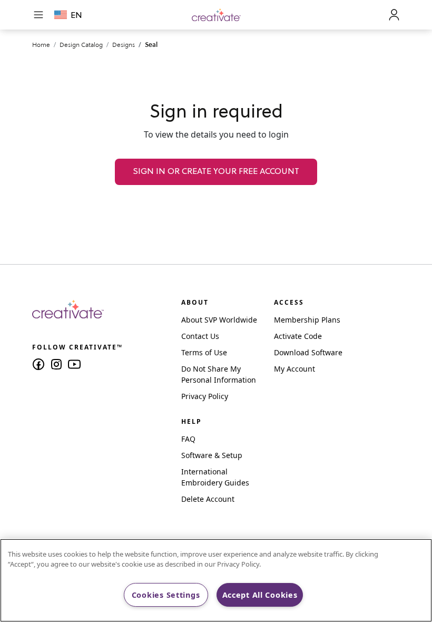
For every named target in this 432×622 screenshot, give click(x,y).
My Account (294, 369)
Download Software (308, 352)
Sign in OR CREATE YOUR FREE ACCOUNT (216, 172)
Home (41, 44)
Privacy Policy (204, 396)
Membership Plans (307, 320)
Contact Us (200, 336)
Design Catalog (81, 44)
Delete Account (207, 499)
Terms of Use (204, 352)
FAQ (188, 439)
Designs (123, 44)
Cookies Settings (166, 595)
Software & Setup (211, 455)
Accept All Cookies (260, 595)
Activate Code (298, 336)
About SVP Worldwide (219, 320)
